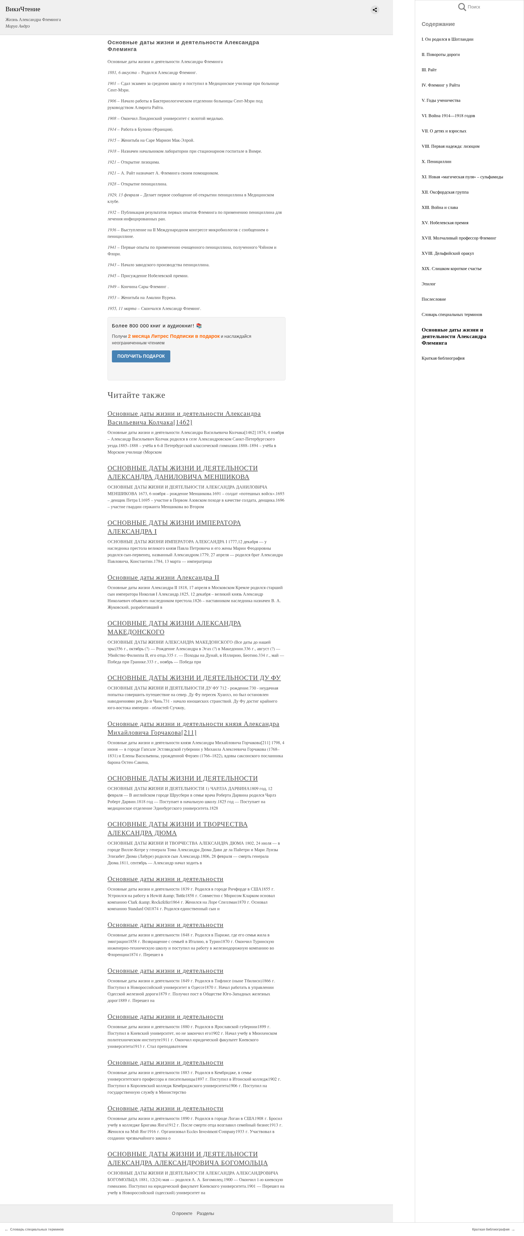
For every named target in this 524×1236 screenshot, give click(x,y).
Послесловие (434, 299)
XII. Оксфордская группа (445, 192)
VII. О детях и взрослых (444, 131)
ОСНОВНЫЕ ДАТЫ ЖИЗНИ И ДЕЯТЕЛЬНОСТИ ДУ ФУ (194, 677)
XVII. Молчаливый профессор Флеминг (459, 238)
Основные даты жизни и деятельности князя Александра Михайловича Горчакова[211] (193, 728)
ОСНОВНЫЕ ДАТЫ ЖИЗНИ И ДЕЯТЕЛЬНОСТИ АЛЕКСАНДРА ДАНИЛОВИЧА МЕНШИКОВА (183, 472)
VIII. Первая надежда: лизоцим (451, 146)
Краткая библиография (443, 358)
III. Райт (429, 69)
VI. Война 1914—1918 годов (448, 115)
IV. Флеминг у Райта (441, 85)
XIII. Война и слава (440, 207)
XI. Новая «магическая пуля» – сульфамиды (462, 176)
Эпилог (429, 283)
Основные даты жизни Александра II (163, 577)
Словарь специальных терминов (452, 314)
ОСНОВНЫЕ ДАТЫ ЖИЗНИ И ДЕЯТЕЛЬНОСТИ (183, 778)
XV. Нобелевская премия (445, 222)
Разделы (205, 1213)
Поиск (468, 7)
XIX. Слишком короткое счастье (452, 268)
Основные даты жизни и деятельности (166, 878)
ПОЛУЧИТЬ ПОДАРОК (141, 356)
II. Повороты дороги (441, 54)
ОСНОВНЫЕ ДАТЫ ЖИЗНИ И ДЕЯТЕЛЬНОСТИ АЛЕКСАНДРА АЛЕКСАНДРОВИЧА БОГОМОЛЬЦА (188, 1158)
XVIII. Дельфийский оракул (448, 253)
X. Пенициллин (436, 161)
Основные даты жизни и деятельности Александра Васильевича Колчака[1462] (184, 417)
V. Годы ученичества (441, 100)
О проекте (182, 1213)
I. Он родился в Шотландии (448, 39)
